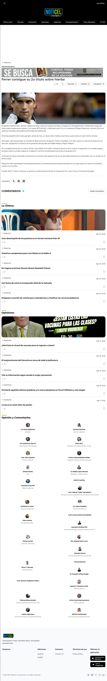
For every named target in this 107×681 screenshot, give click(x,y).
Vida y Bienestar (89, 22)
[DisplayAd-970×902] (53, 72)
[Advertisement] (53, 40)
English (40, 657)
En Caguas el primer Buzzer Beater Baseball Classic (26, 268)
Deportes (57, 22)
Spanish (40, 654)
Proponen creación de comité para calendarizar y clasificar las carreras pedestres (40, 298)
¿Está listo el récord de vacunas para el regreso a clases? (28, 345)
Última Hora (7, 22)
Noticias (21, 22)
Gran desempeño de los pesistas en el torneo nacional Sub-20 (31, 238)
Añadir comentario (97, 191)
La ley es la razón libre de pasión (17, 405)
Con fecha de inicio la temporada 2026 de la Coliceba (27, 283)
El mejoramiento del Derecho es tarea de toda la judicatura (30, 360)
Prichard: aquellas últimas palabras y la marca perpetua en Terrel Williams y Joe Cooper (43, 390)
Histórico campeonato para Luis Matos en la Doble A (26, 253)
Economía (32, 22)
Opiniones (45, 22)
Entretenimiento (72, 22)
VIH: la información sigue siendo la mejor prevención (27, 375)
